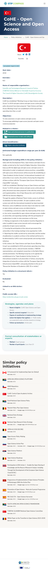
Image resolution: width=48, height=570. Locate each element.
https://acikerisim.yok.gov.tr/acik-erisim (15, 297)
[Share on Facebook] (26, 54)
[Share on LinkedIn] (29, 54)
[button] (44, 3)
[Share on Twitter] (23, 54)
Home (6, 37)
